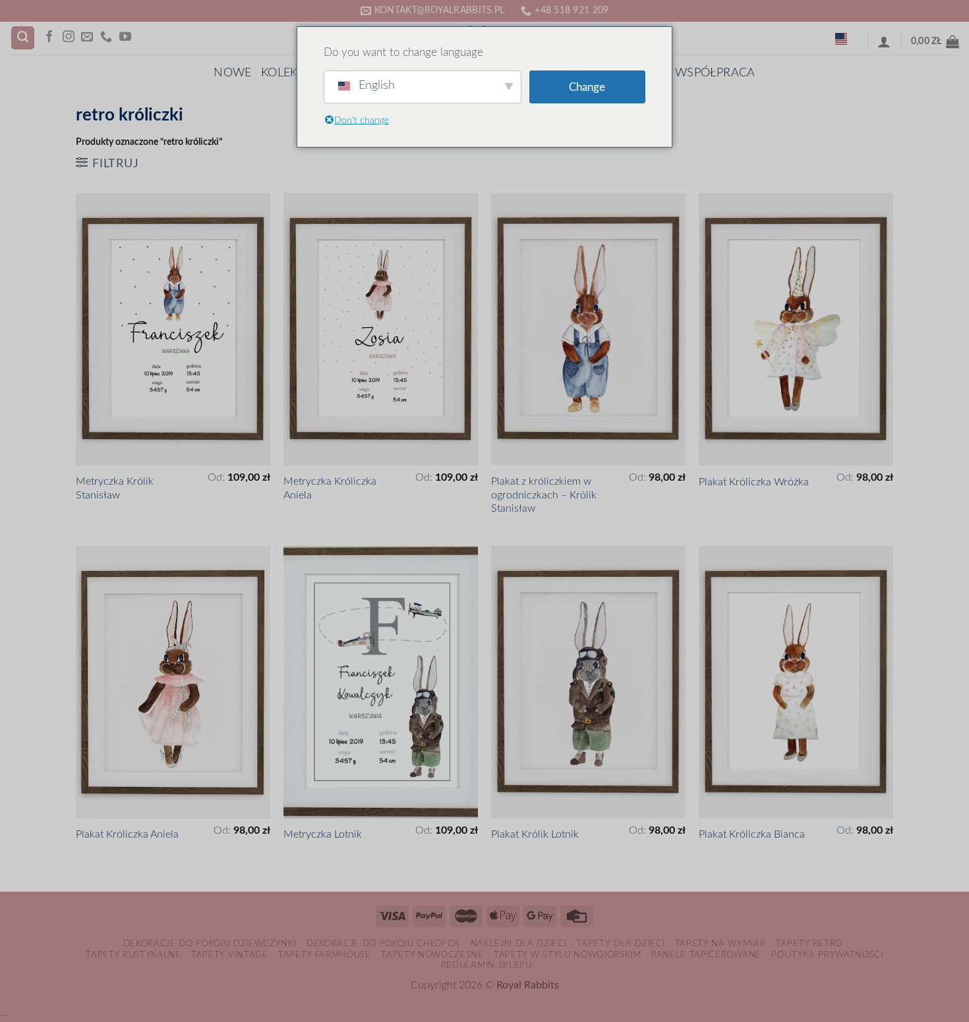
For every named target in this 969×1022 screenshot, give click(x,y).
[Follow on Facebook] (49, 37)
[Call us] (106, 37)
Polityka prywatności (827, 954)
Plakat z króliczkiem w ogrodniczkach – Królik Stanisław (544, 495)
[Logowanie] (884, 41)
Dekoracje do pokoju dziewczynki (210, 943)
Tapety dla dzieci (620, 943)
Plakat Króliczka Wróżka (754, 482)
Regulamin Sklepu (486, 965)
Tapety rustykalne (133, 954)
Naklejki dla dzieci (519, 943)
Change (587, 87)
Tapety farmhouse (324, 954)
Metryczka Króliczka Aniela (329, 488)
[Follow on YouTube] (125, 37)
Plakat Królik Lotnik (535, 834)
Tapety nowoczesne (432, 954)
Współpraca (715, 72)
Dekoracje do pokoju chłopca (383, 943)
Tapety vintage (229, 954)
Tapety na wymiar (720, 943)
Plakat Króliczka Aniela (127, 834)
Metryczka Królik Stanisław (115, 488)
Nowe (232, 72)
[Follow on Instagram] (68, 37)
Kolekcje (289, 72)
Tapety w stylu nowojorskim (567, 954)
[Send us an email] (87, 37)
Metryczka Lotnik (322, 834)
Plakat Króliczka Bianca (752, 834)
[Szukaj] (22, 38)
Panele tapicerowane (706, 954)
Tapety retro (809, 943)
